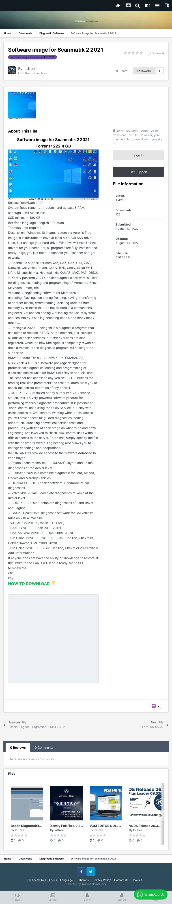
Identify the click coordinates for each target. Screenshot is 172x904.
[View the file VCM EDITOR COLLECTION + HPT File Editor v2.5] (106, 803)
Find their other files (32, 73)
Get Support (138, 172)
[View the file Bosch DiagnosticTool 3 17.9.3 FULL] (27, 803)
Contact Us (121, 880)
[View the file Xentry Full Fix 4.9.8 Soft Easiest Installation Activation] (66, 803)
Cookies (137, 880)
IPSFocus (51, 880)
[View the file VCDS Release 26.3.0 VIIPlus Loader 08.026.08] (145, 803)
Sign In (138, 155)
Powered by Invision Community (86, 884)
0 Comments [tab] (44, 747)
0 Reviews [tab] (18, 747)
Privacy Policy (102, 880)
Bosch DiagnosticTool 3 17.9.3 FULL (37, 826)
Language (66, 880)
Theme (83, 880)
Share (123, 71)
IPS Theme (34, 880)
